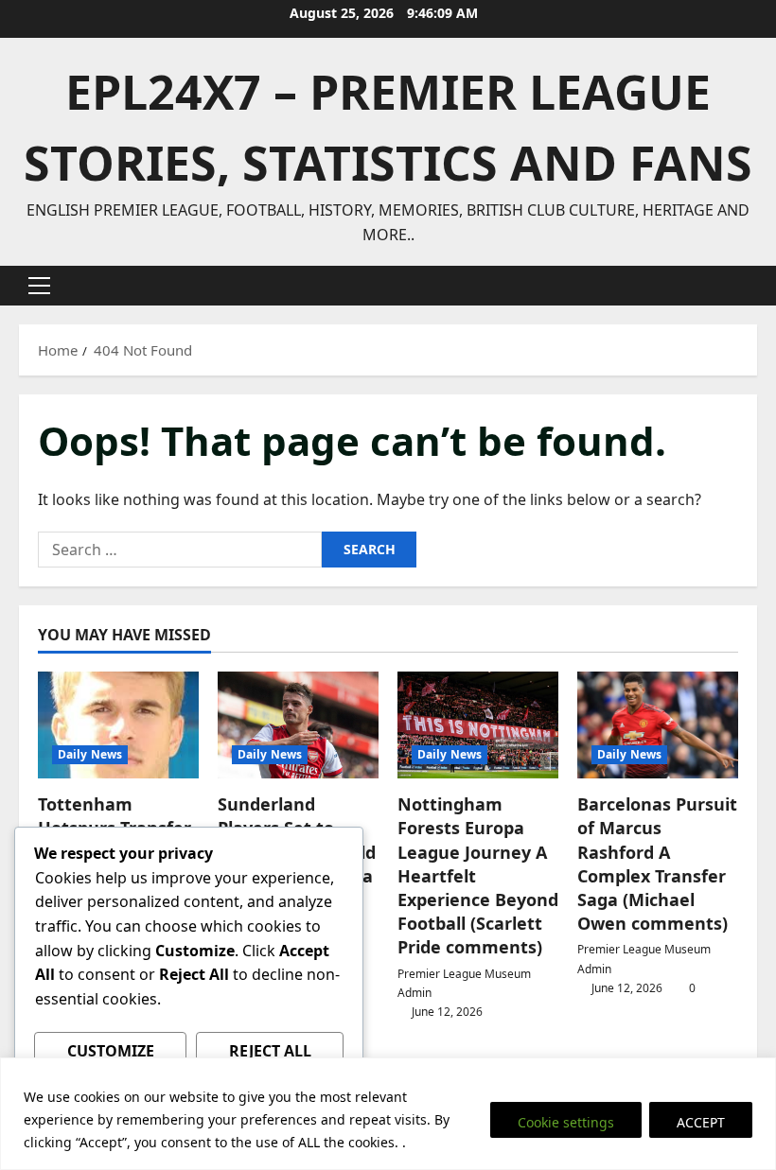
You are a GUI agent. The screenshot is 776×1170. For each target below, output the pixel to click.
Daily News (90, 754)
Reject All (270, 1050)
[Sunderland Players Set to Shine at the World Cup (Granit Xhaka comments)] (298, 725)
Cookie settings (566, 1122)
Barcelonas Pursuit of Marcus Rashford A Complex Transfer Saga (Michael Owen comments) (657, 863)
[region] (388, 1113)
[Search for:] (180, 550)
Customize (110, 1050)
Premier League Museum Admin (464, 983)
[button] (39, 286)
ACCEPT (701, 1122)
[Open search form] (751, 286)
